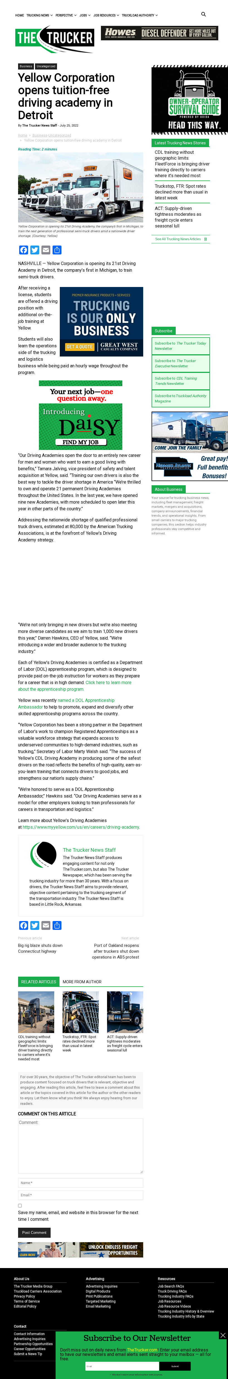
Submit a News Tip (28, 1354)
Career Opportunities (30, 1349)
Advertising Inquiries (102, 1286)
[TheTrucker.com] (52, 39)
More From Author (82, 982)
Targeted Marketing (101, 1301)
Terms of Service (27, 1301)
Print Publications (99, 1296)
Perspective (64, 15)
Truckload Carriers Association (38, 1291)
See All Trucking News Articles (178, 239)
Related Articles (38, 982)
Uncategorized (46, 66)
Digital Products (98, 1291)
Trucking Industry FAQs (176, 1296)
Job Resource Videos (174, 1306)
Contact (20, 1326)
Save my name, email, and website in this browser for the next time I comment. (78, 1216)
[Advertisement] (80, 582)
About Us (21, 1279)
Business (26, 66)
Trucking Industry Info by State (181, 1316)
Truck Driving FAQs (172, 1291)
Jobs (83, 15)
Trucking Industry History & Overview (186, 1311)
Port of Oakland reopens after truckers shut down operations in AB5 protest (115, 951)
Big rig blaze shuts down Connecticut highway (40, 948)
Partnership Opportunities (33, 1344)
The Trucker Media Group (33, 1286)
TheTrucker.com (142, 1350)
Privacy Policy (24, 1296)
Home (19, 15)
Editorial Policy (25, 1306)
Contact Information (29, 1334)
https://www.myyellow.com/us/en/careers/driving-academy (81, 827)
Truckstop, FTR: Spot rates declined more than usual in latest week (79, 1043)
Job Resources (104, 15)
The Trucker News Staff (39, 125)
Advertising (95, 1279)
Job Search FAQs (171, 1286)
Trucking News (38, 15)
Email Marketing (98, 1306)
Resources (166, 1279)
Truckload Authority (138, 15)
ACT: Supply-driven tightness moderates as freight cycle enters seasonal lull (124, 1043)
